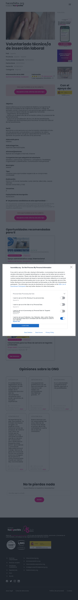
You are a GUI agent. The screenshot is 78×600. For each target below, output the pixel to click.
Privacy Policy (50, 332)
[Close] (72, 267)
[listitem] (39, 294)
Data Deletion (28, 332)
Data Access (39, 332)
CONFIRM (25, 325)
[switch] (62, 298)
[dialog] (39, 300)
